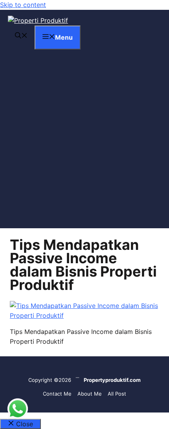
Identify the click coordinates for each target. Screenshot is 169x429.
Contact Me (57, 393)
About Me (89, 393)
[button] (21, 36)
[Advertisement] (84, 143)
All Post (117, 393)
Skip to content (23, 5)
